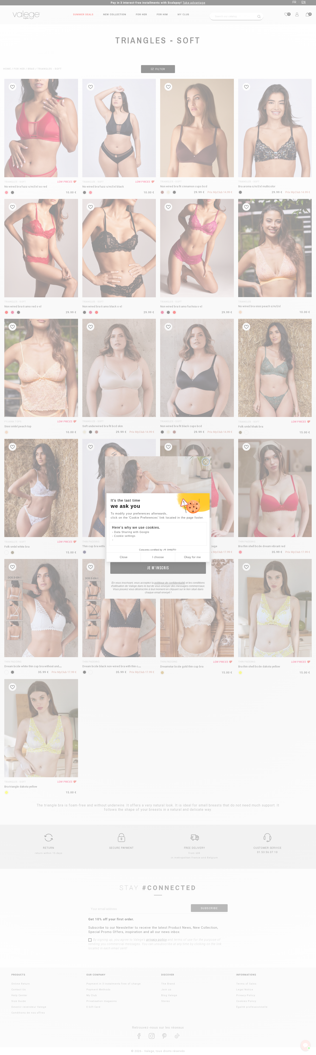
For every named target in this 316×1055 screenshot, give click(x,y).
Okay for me (192, 557)
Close (123, 557)
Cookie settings (124, 535)
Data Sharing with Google (131, 532)
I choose (158, 557)
